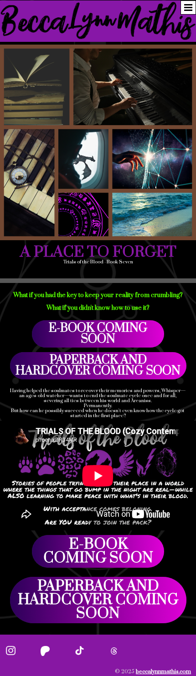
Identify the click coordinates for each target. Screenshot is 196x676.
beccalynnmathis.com (163, 671)
